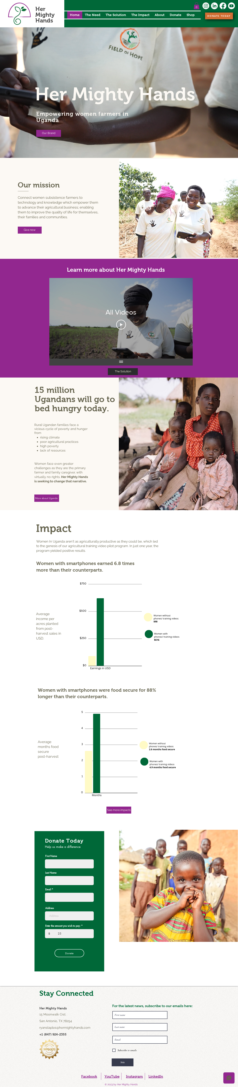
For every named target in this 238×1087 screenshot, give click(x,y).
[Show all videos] (121, 362)
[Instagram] (205, 5)
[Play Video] (121, 324)
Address (49, 908)
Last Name (50, 873)
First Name (51, 856)
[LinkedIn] (214, 5)
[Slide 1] (119, 149)
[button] (196, 5)
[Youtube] (231, 5)
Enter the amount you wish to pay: (62, 926)
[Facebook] (223, 5)
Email (48, 889)
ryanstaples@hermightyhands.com (64, 1027)
